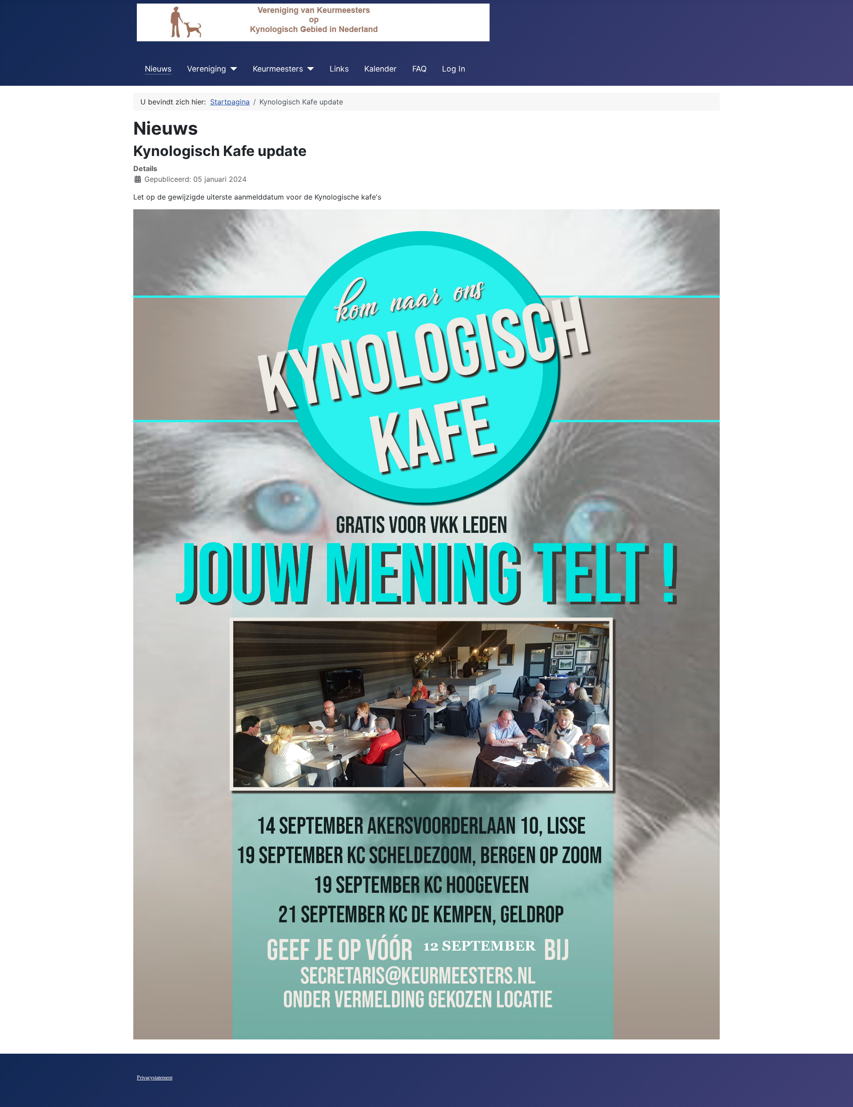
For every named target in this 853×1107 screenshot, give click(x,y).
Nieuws (158, 68)
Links (339, 68)
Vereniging (206, 68)
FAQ (419, 68)
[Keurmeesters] (308, 69)
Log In (453, 68)
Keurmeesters (278, 68)
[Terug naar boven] (837, 1090)
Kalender (380, 68)
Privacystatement (154, 1078)
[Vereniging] (231, 69)
